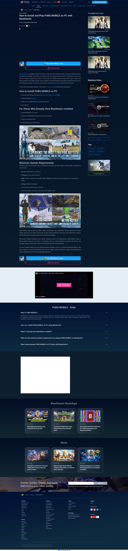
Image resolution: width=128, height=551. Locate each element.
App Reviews (45, 5)
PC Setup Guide (92, 148)
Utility (47, 526)
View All (99, 139)
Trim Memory (48, 520)
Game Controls (49, 502)
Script (47, 522)
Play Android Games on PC (73, 514)
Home (33, 5)
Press (69, 509)
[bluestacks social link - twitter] (100, 510)
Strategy (23, 537)
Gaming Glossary (71, 518)
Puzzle (22, 529)
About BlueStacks (71, 502)
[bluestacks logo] (25, 2)
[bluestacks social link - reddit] (94, 510)
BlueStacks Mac (24, 504)
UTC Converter (49, 528)
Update (91, 502)
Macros (47, 510)
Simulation (23, 534)
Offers (22, 510)
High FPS (48, 523)
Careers (69, 507)
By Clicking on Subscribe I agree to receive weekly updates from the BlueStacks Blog (85, 486)
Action (22, 524)
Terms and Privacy (24, 545)
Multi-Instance (49, 507)
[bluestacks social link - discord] (91, 510)
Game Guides (91, 29)
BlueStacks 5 (24, 506)
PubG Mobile (100, 148)
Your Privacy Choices (65, 550)
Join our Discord (51, 87)
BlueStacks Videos (91, 5)
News (74, 5)
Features (34, 2)
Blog (48, 2)
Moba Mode (48, 506)
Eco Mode (48, 512)
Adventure (23, 526)
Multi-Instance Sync (50, 509)
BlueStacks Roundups (66, 5)
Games (42, 2)
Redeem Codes (81, 5)
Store (56, 2)
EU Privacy (40, 545)
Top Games (23, 521)
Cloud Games (24, 522)
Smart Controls (49, 515)
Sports (22, 535)
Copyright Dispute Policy (33, 545)
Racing (22, 530)
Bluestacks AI (24, 507)
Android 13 (23, 514)
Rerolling (48, 517)
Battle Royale (91, 151)
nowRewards (24, 515)
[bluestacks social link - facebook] (97, 510)
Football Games (24, 538)
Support (71, 2)
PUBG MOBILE (37, 9)
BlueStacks (34, 98)
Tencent (90, 154)
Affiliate (64, 2)
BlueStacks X (97, 154)
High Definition (49, 525)
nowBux (23, 512)
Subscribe (100, 483)
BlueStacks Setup (100, 151)
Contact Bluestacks (72, 506)
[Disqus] (45, 375)
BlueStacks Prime (24, 502)
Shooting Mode (49, 504)
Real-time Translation (50, 514)
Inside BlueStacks (55, 5)
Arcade (22, 527)
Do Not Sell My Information (47, 545)
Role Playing (23, 532)
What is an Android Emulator (74, 516)
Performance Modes (50, 518)
